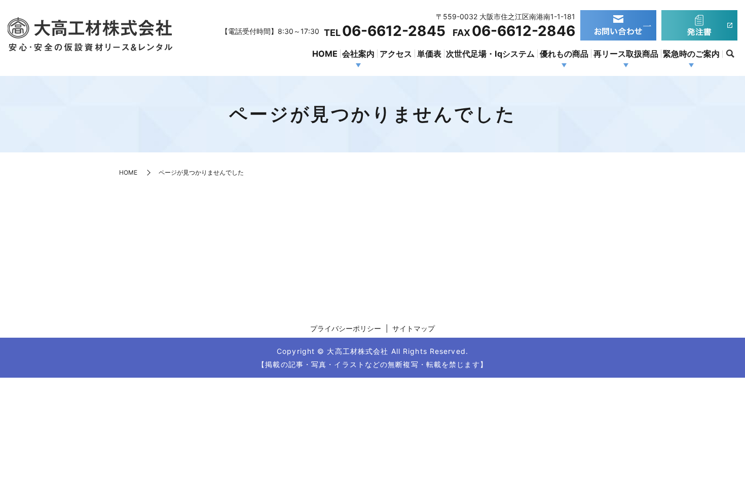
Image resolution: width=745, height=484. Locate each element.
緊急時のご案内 (691, 54)
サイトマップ (413, 328)
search (729, 54)
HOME (325, 54)
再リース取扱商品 (625, 54)
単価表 (429, 54)
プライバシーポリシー (345, 328)
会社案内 (358, 54)
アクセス (396, 54)
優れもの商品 (564, 54)
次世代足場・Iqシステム (490, 54)
